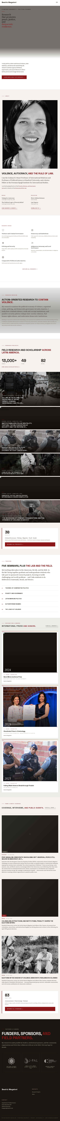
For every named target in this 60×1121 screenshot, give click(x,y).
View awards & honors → (9, 208)
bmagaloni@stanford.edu (7, 1108)
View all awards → (52, 625)
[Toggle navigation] (57, 2)
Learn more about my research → (14, 77)
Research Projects (36, 1092)
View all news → (50, 807)
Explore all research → (30, 269)
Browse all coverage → (15, 1008)
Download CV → (36, 208)
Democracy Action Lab (20, 188)
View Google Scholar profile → (11, 367)
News (33, 1094)
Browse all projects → (15, 544)
